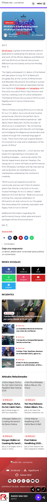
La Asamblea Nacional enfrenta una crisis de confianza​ (29, 330)
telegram (8, 287)
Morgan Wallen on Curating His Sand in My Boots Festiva (12, 442)
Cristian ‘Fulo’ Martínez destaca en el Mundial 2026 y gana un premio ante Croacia (29, 352)
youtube (38, 279)
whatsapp (8, 279)
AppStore (33, 470)
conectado (27, 252)
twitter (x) (23, 272)
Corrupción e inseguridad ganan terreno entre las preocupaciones (29, 341)
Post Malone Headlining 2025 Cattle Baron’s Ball (33, 442)
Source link (7, 231)
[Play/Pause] (38, 497)
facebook (9, 272)
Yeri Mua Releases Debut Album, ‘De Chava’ (33, 406)
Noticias (10, 313)
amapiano (34, 88)
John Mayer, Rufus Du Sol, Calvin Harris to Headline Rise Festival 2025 (11, 406)
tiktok (38, 272)
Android (15, 470)
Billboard (9, 23)
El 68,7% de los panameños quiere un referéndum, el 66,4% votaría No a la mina (29, 364)
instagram (23, 279)
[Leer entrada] (23, 310)
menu (39, 4)
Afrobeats (21, 88)
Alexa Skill (25, 475)
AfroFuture (7, 51)
